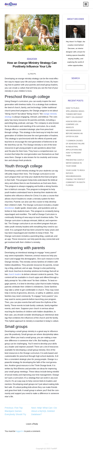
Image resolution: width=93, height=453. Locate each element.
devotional (9, 208)
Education (32, 59)
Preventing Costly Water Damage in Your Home (75, 163)
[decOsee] (11, 4)
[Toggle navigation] (85, 4)
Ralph (33, 74)
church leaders (14, 274)
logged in (20, 431)
